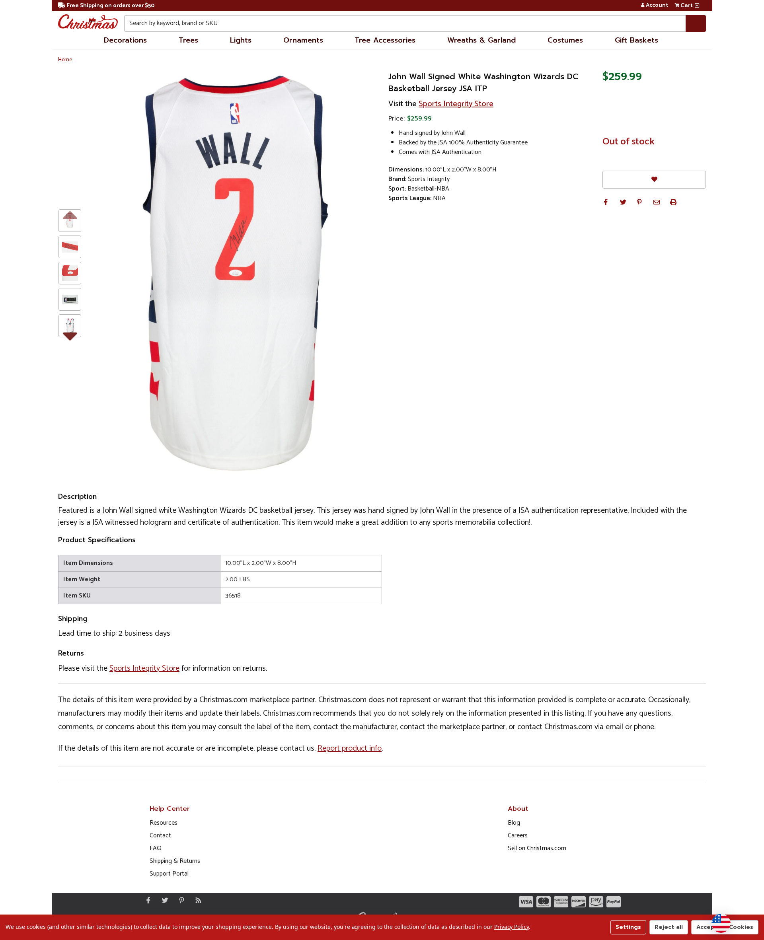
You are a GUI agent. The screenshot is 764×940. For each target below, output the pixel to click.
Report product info (350, 748)
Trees (188, 40)
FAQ (156, 848)
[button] (605, 202)
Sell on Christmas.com (537, 848)
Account (657, 6)
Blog (514, 822)
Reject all (669, 927)
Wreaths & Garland (481, 40)
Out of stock (628, 142)
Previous (70, 214)
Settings (628, 927)
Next (70, 334)
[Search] (696, 23)
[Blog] (196, 900)
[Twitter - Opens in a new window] (163, 900)
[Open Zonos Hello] (721, 923)
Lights (240, 40)
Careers (518, 835)
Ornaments (303, 40)
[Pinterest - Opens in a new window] (180, 900)
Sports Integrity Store (456, 104)
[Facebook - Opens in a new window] (146, 900)
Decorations (125, 40)
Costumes (565, 40)
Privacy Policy (511, 926)
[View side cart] (697, 5)
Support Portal (169, 873)
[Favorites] (654, 180)
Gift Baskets (636, 40)
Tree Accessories (385, 40)
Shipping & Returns (175, 861)
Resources (163, 822)
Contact (160, 835)
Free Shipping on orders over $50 (110, 6)
